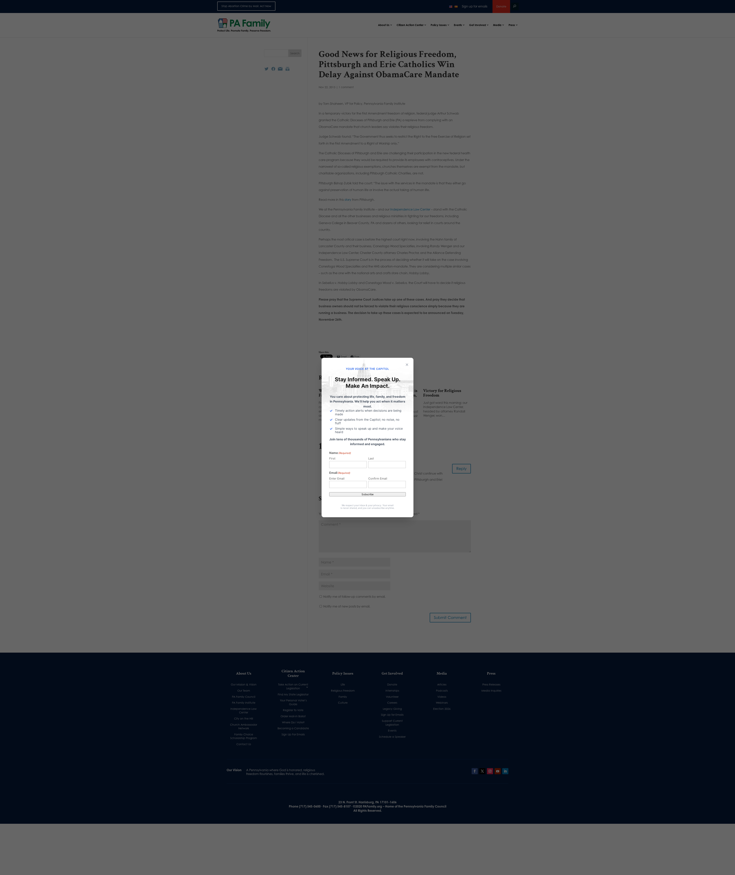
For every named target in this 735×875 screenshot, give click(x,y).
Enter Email (337, 478)
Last (371, 458)
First (332, 458)
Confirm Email (377, 478)
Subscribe (368, 494)
